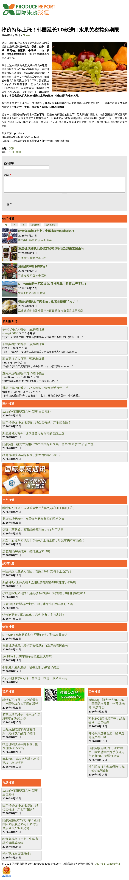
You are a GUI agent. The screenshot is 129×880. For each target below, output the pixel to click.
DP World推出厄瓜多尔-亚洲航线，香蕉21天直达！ (52, 283)
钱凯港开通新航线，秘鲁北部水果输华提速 (30, 667)
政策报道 (8, 563)
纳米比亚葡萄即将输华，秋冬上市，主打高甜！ (33, 614)
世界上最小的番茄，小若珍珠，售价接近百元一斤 (35, 388)
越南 (26, 275)
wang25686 (10, 333)
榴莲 (80, 310)
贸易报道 (8, 691)
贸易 (11, 148)
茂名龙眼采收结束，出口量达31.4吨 (26, 551)
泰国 (26, 257)
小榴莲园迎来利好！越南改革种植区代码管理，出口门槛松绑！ (44, 593)
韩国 (18, 152)
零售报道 (94, 691)
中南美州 (23, 240)
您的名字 (9, 163)
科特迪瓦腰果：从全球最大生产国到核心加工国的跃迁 (38, 508)
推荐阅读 (35, 225)
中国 (40, 310)
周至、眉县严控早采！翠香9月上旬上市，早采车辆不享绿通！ (43, 540)
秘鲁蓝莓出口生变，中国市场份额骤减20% (46, 231)
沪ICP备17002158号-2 (107, 863)
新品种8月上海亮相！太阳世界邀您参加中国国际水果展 (39, 582)
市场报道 (8, 782)
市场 (37, 240)
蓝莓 (49, 240)
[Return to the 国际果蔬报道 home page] (31, 16)
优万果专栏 (50, 225)
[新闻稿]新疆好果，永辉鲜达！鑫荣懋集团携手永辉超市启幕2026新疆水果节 (106, 752)
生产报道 (8, 500)
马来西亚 (49, 310)
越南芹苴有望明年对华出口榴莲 (23, 373)
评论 (7, 174)
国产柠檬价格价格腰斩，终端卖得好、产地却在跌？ (36, 422)
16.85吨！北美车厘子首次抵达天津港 (27, 656)
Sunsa (26, 35)
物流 (32, 257)
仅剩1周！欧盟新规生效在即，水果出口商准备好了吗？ (39, 604)
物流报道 (8, 626)
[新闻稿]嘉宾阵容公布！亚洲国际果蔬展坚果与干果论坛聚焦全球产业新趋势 (21, 824)
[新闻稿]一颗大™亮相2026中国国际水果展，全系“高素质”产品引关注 (47, 444)
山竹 (44, 257)
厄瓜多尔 (34, 293)
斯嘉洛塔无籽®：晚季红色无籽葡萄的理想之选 (33, 433)
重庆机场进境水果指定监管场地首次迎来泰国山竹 (51, 248)
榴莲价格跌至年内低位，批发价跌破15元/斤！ (48, 301)
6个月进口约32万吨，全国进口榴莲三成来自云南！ (36, 678)
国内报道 (8, 403)
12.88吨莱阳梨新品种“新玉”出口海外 (26, 411)
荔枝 (44, 275)
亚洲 (11, 152)
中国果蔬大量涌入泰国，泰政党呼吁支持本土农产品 (36, 571)
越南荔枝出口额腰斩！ (33, 266)
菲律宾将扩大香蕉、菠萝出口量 (23, 329)
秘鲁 (31, 240)
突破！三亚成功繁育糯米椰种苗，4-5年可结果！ (34, 529)
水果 (43, 240)
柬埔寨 (28, 310)
